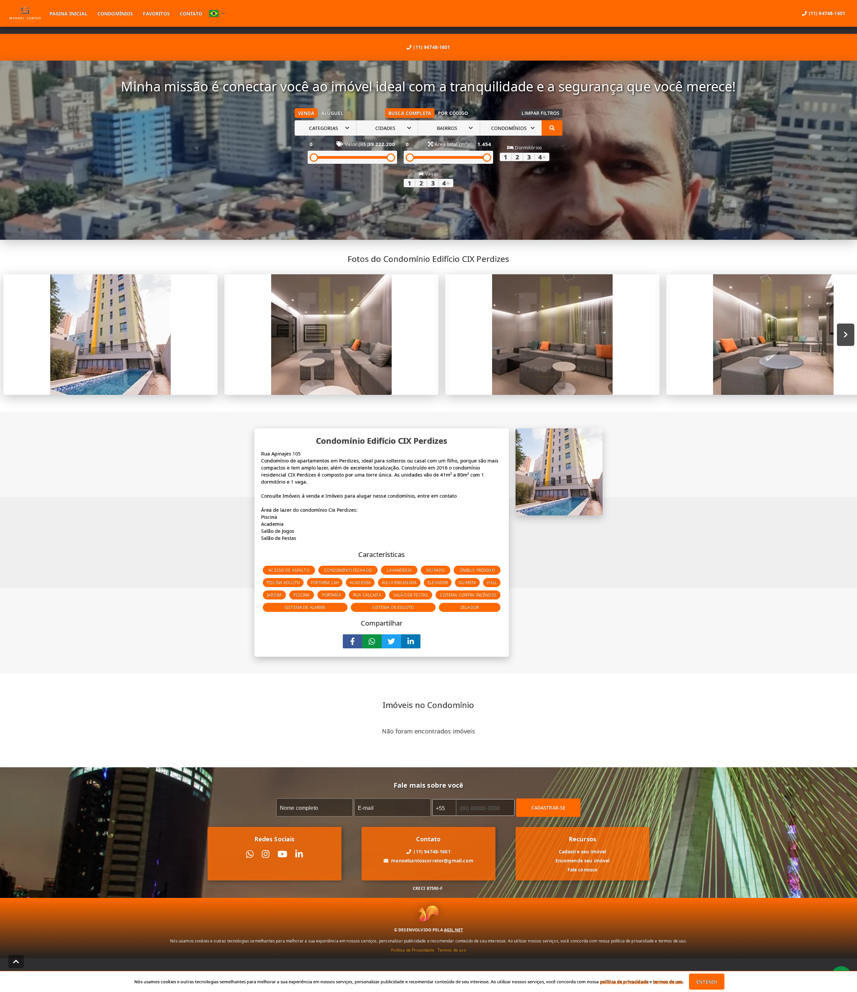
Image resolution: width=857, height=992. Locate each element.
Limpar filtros (540, 113)
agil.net (453, 930)
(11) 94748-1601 (431, 47)
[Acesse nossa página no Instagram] (265, 854)
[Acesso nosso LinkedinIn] (299, 854)
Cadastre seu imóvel (583, 851)
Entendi (706, 982)
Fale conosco (582, 869)
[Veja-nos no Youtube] (282, 854)
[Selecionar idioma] (217, 13)
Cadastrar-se (548, 807)
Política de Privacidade (412, 950)
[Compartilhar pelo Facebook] (352, 641)
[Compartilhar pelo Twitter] (391, 641)
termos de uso (668, 982)
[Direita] (846, 335)
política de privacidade (624, 982)
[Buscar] (552, 128)
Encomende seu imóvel (582, 860)
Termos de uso (452, 950)
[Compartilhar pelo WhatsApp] (372, 641)
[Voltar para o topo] (16, 961)
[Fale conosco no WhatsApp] (250, 854)
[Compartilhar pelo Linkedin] (410, 641)
